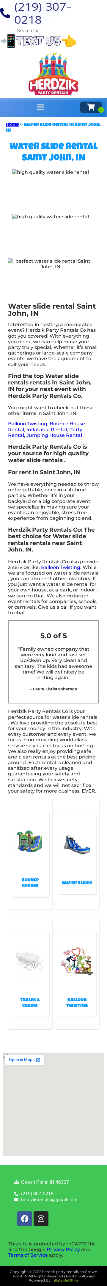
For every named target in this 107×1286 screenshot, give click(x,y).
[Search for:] (53, 30)
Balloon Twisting (27, 423)
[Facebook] (24, 1218)
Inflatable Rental (46, 429)
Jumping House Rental (54, 435)
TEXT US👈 (46, 42)
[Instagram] (41, 1218)
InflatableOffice (64, 1280)
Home (12, 125)
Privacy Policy (63, 1249)
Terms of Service (28, 1255)
